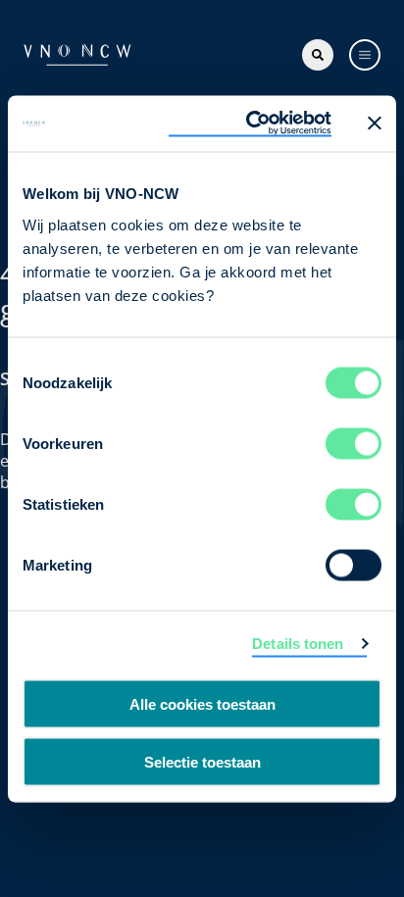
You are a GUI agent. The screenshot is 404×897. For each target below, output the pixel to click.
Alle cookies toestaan (202, 704)
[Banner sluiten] (374, 123)
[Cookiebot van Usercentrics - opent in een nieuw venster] (250, 123)
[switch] (353, 443)
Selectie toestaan (202, 761)
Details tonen (297, 643)
